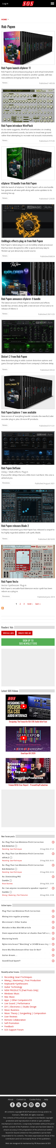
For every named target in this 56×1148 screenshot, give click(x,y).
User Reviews (10, 1016)
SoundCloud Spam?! (11, 961)
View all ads (8, 633)
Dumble (5, 880)
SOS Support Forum (14, 1029)
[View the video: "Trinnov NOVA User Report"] (28, 770)
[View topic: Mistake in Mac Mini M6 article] (53, 927)
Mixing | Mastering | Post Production (15, 895)
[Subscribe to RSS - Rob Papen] (28, 610)
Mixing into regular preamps (15, 916)
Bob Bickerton (8, 846)
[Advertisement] (28, 667)
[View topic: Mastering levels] (53, 938)
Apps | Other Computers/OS (18, 1000)
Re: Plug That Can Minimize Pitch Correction (23, 842)
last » (37, 603)
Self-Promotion (11, 1023)
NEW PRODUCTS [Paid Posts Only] (21, 990)
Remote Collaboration (15, 1019)
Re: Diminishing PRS (11, 876)
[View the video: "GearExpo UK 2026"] (28, 739)
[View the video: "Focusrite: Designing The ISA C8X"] (28, 707)
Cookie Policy (35, 1099)
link (28, 58)
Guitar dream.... (9, 955)
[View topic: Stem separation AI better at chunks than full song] (53, 933)
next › (30, 603)
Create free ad (24, 633)
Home (4, 19)
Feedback (9, 1026)
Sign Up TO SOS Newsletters (28, 642)
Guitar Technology (13, 987)
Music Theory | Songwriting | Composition (25, 1013)
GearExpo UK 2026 (28, 753)
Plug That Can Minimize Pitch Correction (21, 911)
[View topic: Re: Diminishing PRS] (53, 876)
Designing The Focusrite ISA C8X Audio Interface (28, 721)
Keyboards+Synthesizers (16, 983)
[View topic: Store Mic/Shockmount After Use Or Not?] (53, 949)
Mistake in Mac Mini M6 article (16, 927)
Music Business (7, 884)
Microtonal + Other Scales (14, 922)
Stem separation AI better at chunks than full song (26, 933)
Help (46, 1099)
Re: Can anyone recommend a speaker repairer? (25, 888)
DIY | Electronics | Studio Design (20, 1006)
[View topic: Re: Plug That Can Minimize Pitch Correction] (53, 842)
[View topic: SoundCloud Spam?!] (53, 961)
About (10, 1099)
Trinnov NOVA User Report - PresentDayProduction (28, 784)
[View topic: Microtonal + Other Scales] (53, 922)
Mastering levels (10, 938)
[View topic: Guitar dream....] (53, 955)
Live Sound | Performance (17, 1003)
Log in (5, 3)
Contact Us (21, 1099)
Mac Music (9, 996)
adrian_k (5, 857)
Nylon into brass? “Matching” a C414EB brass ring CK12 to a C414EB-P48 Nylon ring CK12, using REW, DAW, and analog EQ (27, 944)
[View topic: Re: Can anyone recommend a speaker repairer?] (53, 888)
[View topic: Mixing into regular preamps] (53, 916)
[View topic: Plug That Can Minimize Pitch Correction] (53, 911)
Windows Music (11, 993)
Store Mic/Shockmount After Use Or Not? (21, 949)
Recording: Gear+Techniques (12, 849)
